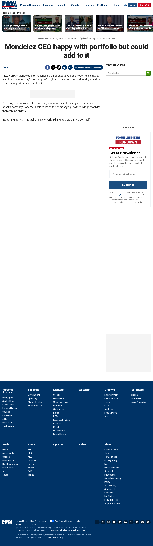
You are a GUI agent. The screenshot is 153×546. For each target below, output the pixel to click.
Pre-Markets (59, 431)
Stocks (56, 395)
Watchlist (75, 5)
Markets (62, 5)
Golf (30, 471)
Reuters (6, 67)
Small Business (35, 405)
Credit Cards (8, 405)
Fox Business (9, 5)
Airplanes (108, 409)
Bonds (56, 413)
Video (82, 444)
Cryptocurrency (60, 402)
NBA (30, 453)
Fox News (108, 492)
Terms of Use (134, 195)
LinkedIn (125, 522)
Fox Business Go (112, 500)
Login (132, 5)
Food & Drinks (110, 413)
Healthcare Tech (10, 464)
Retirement (7, 422)
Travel (107, 402)
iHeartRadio (148, 522)
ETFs (55, 416)
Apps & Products (112, 503)
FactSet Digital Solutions (60, 530)
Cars (106, 405)
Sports (32, 444)
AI (3, 471)
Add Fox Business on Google (89, 67)
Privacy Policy (119, 195)
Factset (21, 530)
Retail (56, 427)
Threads (58, 67)
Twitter (53, 67)
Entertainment (111, 395)
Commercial (135, 398)
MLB (30, 457)
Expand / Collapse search (125, 5)
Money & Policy (35, 402)
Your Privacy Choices (63, 521)
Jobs (106, 453)
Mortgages (7, 397)
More (126, 5)
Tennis (31, 475)
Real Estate (103, 5)
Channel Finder (111, 449)
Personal (134, 395)
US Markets (58, 398)
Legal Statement (78, 530)
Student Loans (9, 401)
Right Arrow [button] (147, 23)
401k (4, 419)
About (108, 444)
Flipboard (119, 522)
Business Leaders (61, 420)
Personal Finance (29, 5)
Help (78, 521)
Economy (48, 5)
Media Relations (112, 467)
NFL (29, 449)
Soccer (31, 467)
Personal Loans (9, 408)
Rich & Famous (111, 398)
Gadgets (6, 457)
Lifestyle (88, 5)
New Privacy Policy (38, 521)
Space (5, 475)
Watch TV (144, 5)
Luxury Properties (138, 402)
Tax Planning (8, 426)
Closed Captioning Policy (26, 524)
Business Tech (9, 460)
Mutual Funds (59, 434)
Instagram (108, 522)
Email (70, 67)
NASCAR (32, 460)
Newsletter (136, 522)
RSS (131, 522)
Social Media (8, 453)
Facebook (47, 67)
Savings (6, 412)
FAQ (106, 464)
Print (64, 67)
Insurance (7, 415)
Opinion (58, 444)
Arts (106, 416)
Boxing (31, 464)
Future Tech (8, 467)
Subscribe (128, 184)
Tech (116, 5)
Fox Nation (109, 496)
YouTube (114, 522)
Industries (58, 423)
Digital (5, 449)
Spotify (142, 522)
